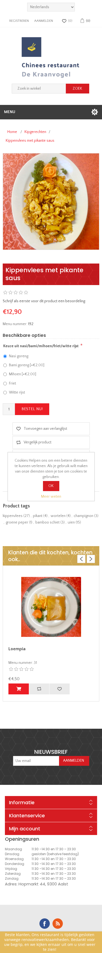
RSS (57, 923)
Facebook (44, 923)
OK (51, 486)
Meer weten (51, 496)
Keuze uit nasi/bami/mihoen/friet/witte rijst (41, 346)
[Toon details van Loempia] (51, 607)
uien (71, 522)
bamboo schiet (47, 522)
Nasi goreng (18, 356)
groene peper (17, 522)
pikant (37, 516)
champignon (83, 516)
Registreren (19, 21)
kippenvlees (13, 516)
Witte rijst (17, 392)
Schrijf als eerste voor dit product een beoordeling (44, 301)
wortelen (58, 516)
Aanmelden (43, 21)
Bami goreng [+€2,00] (26, 365)
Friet (12, 383)
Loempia (17, 648)
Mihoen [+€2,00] (22, 374)
